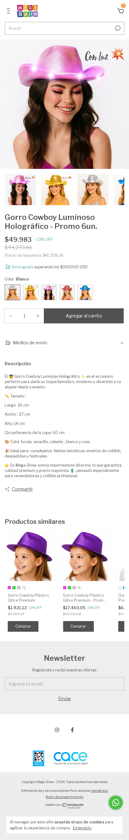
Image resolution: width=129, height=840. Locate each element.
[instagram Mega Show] (56, 729)
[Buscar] (117, 28)
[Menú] (9, 12)
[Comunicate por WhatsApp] (116, 803)
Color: (17, 279)
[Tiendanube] (64, 807)
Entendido (82, 828)
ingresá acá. (99, 790)
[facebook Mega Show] (72, 729)
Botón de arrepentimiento (64, 797)
